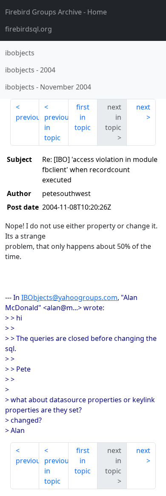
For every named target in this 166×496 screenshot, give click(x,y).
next (143, 107)
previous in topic (56, 127)
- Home (56, 12)
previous (27, 117)
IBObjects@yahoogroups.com (69, 297)
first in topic (82, 117)
